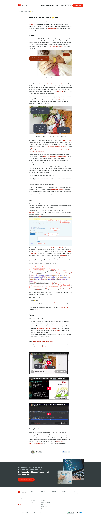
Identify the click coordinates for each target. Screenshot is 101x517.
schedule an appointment (35, 443)
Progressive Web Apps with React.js (46, 328)
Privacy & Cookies (32, 512)
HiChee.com (54, 496)
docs (37, 309)
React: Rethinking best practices (59, 82)
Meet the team (34, 498)
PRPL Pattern (58, 330)
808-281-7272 (20, 504)
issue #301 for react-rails (57, 189)
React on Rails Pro (44, 498)
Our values (33, 496)
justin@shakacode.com (62, 441)
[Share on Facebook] (63, 452)
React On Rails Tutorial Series (42, 342)
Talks (63, 498)
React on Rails (32, 24)
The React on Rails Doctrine (58, 247)
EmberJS (50, 46)
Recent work (54, 493)
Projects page (64, 307)
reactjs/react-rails (52, 28)
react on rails (32, 21)
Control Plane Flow (76, 498)
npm (70, 140)
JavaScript (46, 304)
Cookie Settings (40, 512)
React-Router (34, 253)
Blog (19, 11)
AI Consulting (44, 506)
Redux (69, 251)
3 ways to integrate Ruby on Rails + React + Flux (55, 156)
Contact (32, 502)
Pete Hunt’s (40, 82)
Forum (63, 496)
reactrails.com (32, 212)
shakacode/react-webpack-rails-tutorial (56, 146)
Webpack (64, 140)
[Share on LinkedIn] (66, 452)
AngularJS (55, 46)
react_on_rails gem (51, 302)
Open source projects (45, 508)
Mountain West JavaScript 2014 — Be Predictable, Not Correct (49, 84)
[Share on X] (69, 452)
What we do (43, 493)
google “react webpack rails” (38, 148)
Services (43, 491)
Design (42, 496)
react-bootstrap (57, 99)
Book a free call (77, 5)
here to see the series (41, 346)
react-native (60, 91)
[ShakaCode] (22, 493)
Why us (32, 493)
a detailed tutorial (60, 98)
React (61, 46)
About (32, 491)
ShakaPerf (43, 500)
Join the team (33, 500)
